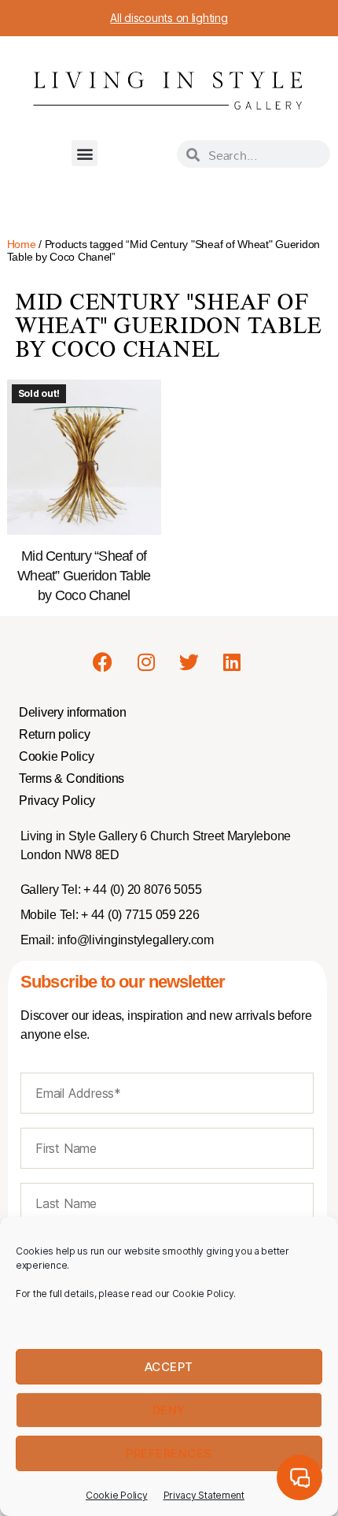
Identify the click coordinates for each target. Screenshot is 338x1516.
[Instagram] (145, 661)
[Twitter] (188, 661)
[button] (84, 153)
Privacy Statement (203, 1495)
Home (21, 244)
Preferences (169, 1453)
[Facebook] (103, 661)
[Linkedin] (232, 661)
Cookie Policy (117, 1495)
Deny (169, 1410)
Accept (169, 1366)
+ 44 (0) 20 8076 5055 (140, 889)
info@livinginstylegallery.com (135, 940)
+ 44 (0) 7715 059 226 (139, 914)
